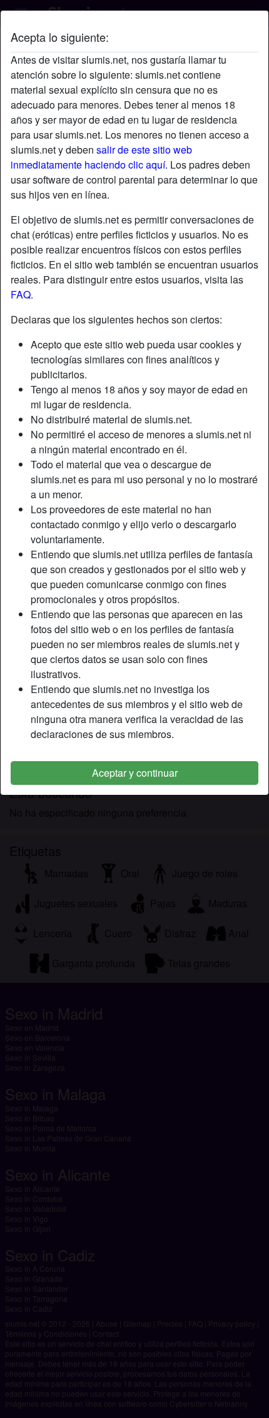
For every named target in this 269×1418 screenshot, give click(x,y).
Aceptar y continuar (135, 773)
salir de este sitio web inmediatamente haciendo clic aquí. (101, 157)
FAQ (21, 294)
